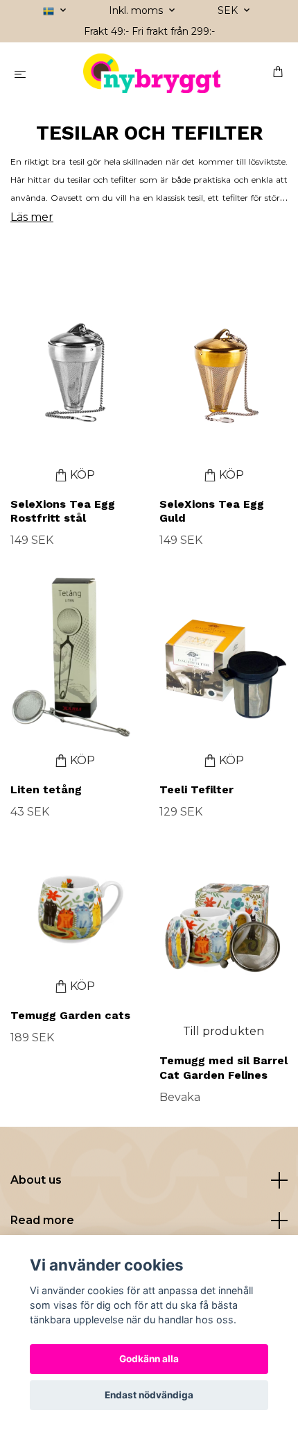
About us (36, 1179)
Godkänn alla (149, 1358)
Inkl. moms (137, 10)
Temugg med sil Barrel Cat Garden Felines (223, 1068)
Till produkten (223, 1031)
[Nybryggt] (151, 73)
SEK (229, 10)
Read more (42, 1220)
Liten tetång (46, 789)
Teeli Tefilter (196, 789)
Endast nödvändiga (149, 1394)
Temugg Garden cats (70, 1015)
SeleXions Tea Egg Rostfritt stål (62, 511)
